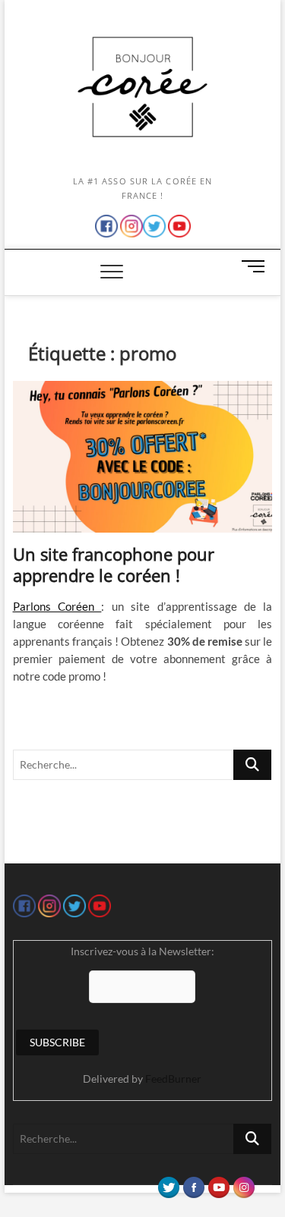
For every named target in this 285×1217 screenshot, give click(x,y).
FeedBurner (173, 1078)
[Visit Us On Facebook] (193, 1183)
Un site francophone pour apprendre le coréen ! (113, 564)
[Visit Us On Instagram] (243, 1183)
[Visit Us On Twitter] (168, 1183)
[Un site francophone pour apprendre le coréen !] (143, 457)
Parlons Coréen (57, 606)
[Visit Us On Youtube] (218, 1183)
